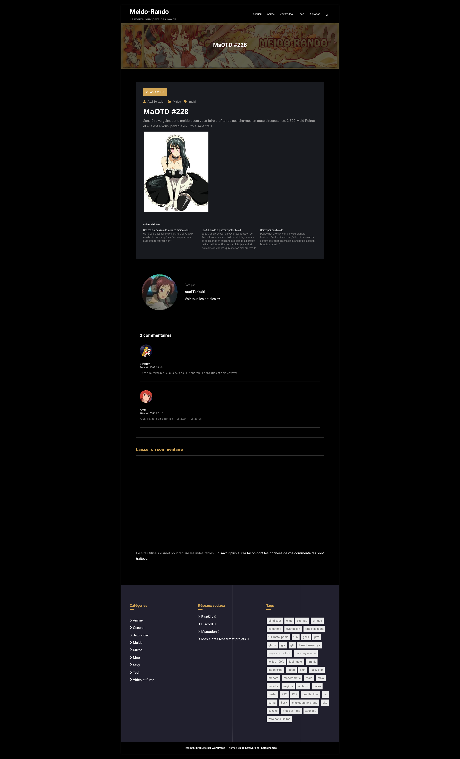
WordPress (218, 747)
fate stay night (314, 628)
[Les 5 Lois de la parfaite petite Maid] (231, 239)
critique (317, 620)
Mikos (137, 650)
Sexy (136, 665)
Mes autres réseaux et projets (223, 639)
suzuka (273, 710)
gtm (316, 637)
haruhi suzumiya (309, 645)
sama (272, 702)
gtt (292, 645)
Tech (136, 672)
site (325, 702)
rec (325, 694)
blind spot (274, 620)
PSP (294, 694)
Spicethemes (269, 747)
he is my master (306, 653)
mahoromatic (292, 678)
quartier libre (310, 694)
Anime (138, 620)
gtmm (272, 645)
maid (192, 101)
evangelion (293, 628)
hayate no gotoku (279, 653)
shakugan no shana (304, 702)
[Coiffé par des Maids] (289, 238)
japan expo (275, 669)
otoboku (303, 686)
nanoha (273, 686)
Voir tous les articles (201, 299)
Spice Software (247, 747)
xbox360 (310, 710)
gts (283, 645)
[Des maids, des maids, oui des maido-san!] (172, 236)
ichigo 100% (276, 661)
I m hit (312, 661)
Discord (207, 624)
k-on (302, 669)
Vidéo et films (143, 680)
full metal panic (278, 637)
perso (317, 686)
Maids (177, 101)
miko (321, 678)
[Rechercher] (327, 15)
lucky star (317, 669)
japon (291, 669)
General (138, 628)
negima (288, 686)
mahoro (273, 678)
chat (289, 620)
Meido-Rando (149, 11)
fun (295, 637)
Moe (136, 657)
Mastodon (209, 632)
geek (306, 637)
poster (272, 694)
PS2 (284, 694)
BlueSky (207, 617)
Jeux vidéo (141, 635)
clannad (302, 620)
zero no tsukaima (279, 719)
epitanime (274, 628)
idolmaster (296, 661)
